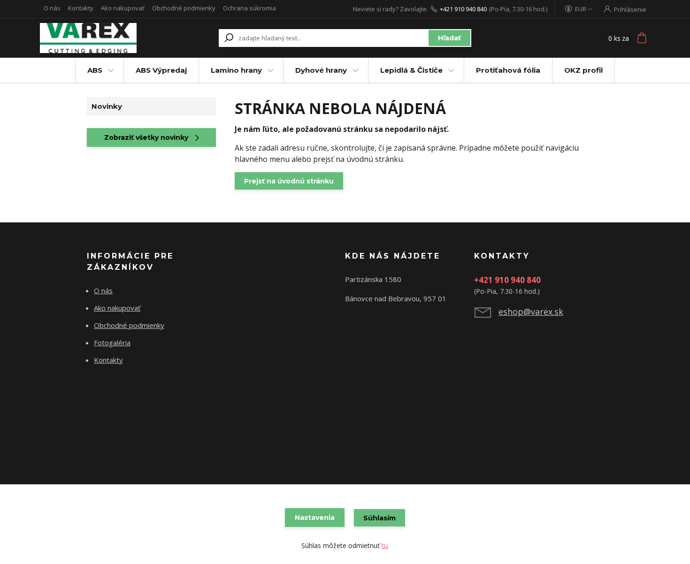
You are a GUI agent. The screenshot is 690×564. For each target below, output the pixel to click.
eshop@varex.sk (530, 311)
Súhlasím (379, 518)
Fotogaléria (112, 342)
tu (385, 545)
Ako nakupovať (123, 8)
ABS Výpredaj (161, 70)
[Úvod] (97, 38)
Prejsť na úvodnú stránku (289, 181)
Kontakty (80, 8)
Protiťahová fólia (508, 70)
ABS (94, 70)
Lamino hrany (236, 70)
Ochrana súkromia (249, 8)
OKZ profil (583, 70)
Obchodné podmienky (183, 8)
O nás (52, 8)
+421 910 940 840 (463, 9)
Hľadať (449, 38)
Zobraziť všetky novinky (146, 137)
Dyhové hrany (321, 70)
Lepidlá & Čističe (411, 70)
